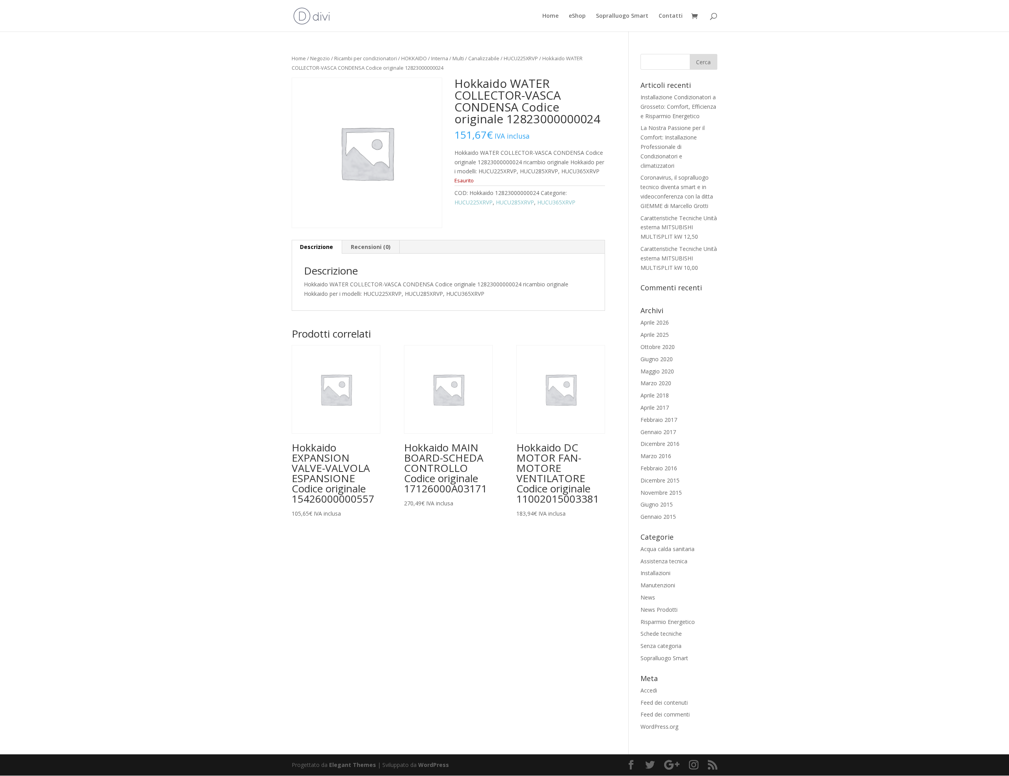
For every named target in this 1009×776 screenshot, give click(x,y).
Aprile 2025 (654, 334)
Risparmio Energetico (667, 622)
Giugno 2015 (656, 504)
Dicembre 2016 (659, 443)
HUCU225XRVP (521, 58)
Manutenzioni (657, 585)
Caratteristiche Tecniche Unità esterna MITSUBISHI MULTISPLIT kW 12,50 (678, 227)
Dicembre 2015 (659, 480)
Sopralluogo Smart (622, 16)
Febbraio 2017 (658, 419)
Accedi (648, 690)
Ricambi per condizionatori (365, 58)
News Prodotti (659, 609)
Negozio (320, 58)
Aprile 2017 (654, 407)
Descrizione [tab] (316, 247)
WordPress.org (659, 726)
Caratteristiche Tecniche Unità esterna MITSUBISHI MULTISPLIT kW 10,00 (678, 258)
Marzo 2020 (655, 383)
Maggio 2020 (657, 371)
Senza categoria (660, 646)
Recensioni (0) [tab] (371, 247)
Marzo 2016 (655, 456)
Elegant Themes (352, 765)
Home (550, 16)
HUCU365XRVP (556, 202)
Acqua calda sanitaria (667, 549)
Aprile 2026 (654, 322)
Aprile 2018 (654, 395)
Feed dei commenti (665, 714)
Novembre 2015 (661, 492)
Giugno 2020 (656, 359)
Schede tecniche (661, 633)
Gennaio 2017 (658, 432)
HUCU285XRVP (515, 202)
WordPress (433, 765)
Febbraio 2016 (658, 468)
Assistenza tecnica (663, 561)
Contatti (671, 16)
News (647, 597)
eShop (577, 16)
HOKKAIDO (414, 58)
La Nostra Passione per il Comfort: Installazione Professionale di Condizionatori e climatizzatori (672, 146)
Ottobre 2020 (657, 347)
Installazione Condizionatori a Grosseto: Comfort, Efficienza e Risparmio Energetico (678, 106)
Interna (439, 58)
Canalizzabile (483, 58)
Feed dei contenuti (664, 702)
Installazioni (655, 573)
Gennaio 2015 (658, 516)
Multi (458, 58)
